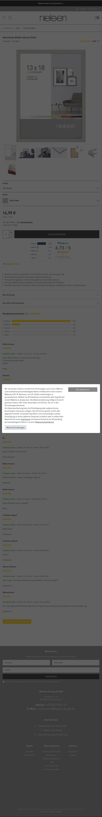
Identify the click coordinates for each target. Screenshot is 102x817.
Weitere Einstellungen (16, 427)
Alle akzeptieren (82, 389)
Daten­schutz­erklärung (44, 422)
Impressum (25, 419)
